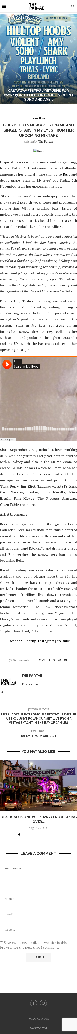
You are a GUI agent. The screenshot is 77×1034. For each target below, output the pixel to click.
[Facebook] (33, 1003)
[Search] (73, 6)
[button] (5, 58)
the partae (45, 141)
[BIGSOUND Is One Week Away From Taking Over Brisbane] (38, 785)
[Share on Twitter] (54, 660)
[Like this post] (43, 660)
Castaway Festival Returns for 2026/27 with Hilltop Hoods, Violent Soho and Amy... (38, 95)
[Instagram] (43, 1003)
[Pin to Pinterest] (60, 660)
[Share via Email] (65, 660)
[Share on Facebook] (50, 660)
